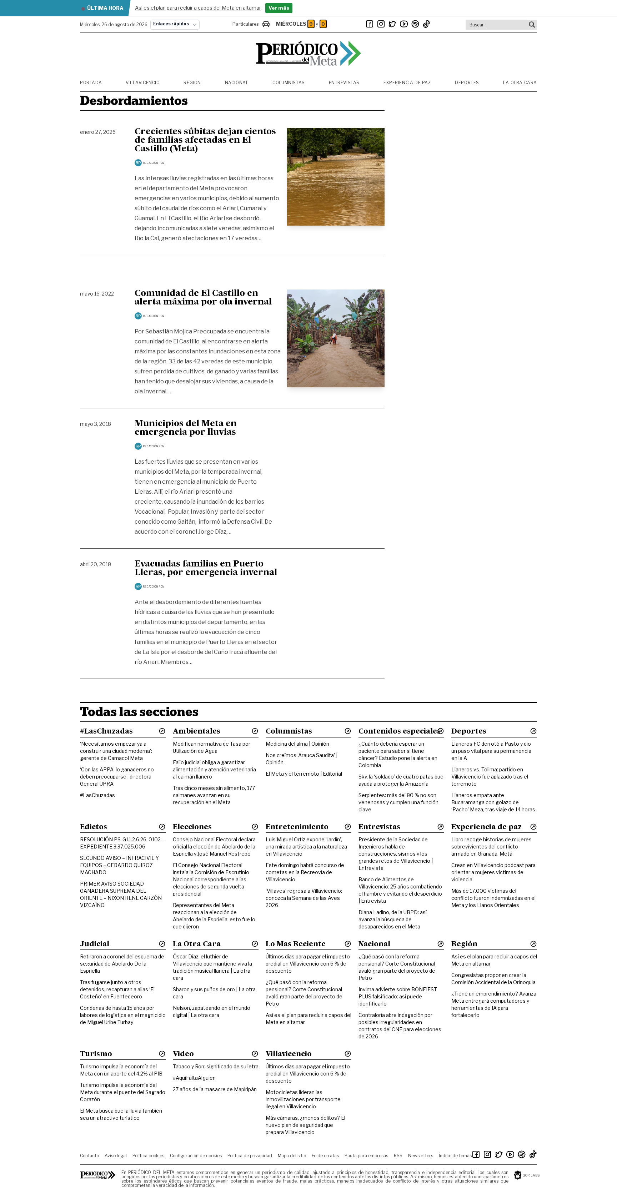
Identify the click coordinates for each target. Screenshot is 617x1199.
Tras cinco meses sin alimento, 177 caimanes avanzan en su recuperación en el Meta (214, 795)
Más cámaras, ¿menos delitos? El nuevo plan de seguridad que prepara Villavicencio (305, 1125)
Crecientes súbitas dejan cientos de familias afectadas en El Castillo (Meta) (205, 140)
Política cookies (148, 1155)
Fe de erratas (325, 1155)
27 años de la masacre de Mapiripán (215, 1089)
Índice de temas (455, 1155)
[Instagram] (381, 24)
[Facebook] (369, 24)
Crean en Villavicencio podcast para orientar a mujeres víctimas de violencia (493, 872)
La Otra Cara (520, 82)
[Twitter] (392, 24)
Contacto (89, 1155)
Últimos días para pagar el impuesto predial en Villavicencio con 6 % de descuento (308, 963)
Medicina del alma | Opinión (297, 744)
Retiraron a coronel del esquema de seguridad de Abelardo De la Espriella (122, 963)
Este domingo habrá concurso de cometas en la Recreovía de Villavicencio (305, 872)
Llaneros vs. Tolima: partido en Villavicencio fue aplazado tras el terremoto (489, 776)
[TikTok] (426, 24)
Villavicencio (143, 82)
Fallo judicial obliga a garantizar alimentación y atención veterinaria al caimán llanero (214, 769)
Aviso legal (116, 1155)
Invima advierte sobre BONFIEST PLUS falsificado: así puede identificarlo (397, 996)
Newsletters (420, 1155)
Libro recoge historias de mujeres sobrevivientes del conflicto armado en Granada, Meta (491, 846)
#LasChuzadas (97, 795)
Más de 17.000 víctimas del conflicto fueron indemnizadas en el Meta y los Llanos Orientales (493, 898)
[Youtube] (404, 24)
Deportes (467, 82)
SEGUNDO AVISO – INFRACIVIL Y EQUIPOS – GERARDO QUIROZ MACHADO (119, 865)
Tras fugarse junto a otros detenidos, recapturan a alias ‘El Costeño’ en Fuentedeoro (117, 989)
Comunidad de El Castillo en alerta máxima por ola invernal (203, 298)
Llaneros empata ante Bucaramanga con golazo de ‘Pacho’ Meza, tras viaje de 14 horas (493, 802)
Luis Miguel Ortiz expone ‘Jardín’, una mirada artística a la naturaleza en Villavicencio (306, 846)
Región (192, 82)
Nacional (237, 82)
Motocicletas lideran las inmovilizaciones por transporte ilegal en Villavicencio (303, 1099)
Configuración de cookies (196, 1155)
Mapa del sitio (292, 1155)
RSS (398, 1155)
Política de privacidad (249, 1155)
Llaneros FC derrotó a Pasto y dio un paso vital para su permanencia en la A (491, 751)
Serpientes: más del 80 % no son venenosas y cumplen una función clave (398, 802)
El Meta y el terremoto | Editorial (304, 774)
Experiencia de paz (407, 82)
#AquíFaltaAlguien (194, 1078)
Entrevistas (344, 82)
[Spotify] (415, 24)
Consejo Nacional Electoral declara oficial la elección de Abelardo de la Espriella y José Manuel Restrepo (214, 846)
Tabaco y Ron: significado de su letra (216, 1066)
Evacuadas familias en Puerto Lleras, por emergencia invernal (206, 568)
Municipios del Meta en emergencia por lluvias (186, 428)
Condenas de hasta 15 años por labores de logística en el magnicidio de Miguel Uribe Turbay (123, 1015)
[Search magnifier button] (532, 25)
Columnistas (288, 82)
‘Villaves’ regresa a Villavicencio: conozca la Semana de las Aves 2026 (304, 898)
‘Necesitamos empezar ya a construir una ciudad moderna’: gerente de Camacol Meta (116, 751)
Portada (91, 82)
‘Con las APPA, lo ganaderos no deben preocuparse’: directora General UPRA (117, 776)
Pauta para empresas (366, 1155)
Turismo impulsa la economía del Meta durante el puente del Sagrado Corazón (122, 1092)
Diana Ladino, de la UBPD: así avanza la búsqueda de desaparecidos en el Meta (392, 919)
